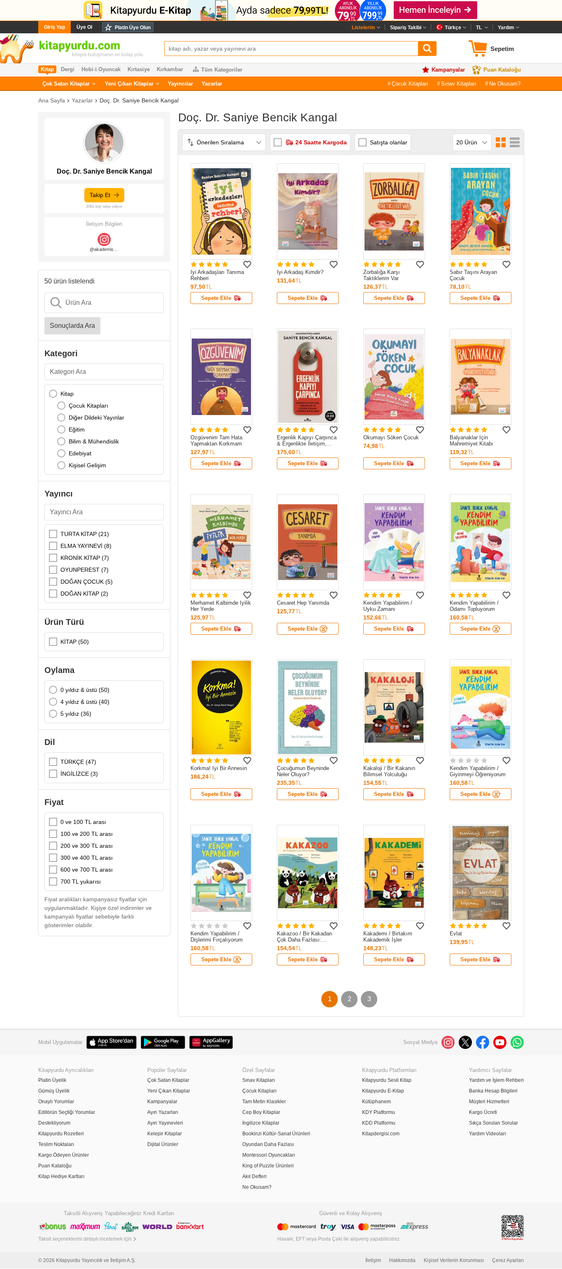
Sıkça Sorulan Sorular (493, 1123)
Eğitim (77, 429)
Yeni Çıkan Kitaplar (129, 84)
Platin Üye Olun (133, 27)
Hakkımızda (402, 1260)
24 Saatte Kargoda (321, 142)
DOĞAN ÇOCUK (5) (86, 581)
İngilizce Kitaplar (260, 1123)
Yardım (506, 27)
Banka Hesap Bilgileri (493, 1091)
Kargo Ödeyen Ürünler (63, 1155)
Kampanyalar (448, 70)
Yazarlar (212, 84)
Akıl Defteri (254, 1176)
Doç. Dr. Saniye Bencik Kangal (139, 100)
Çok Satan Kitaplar (66, 84)
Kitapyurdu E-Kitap (383, 1091)
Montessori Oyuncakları (268, 1155)
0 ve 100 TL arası (83, 822)
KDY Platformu (378, 1112)
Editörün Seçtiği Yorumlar (66, 1112)
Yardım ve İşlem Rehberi (496, 1080)
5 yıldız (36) (75, 713)
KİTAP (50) (74, 641)
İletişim (373, 1260)
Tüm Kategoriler (221, 70)
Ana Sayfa (51, 100)
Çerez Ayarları (508, 1260)
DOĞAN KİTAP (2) (84, 593)
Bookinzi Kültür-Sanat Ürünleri (276, 1134)
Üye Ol (84, 27)
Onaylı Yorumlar (56, 1101)
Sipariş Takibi (405, 27)
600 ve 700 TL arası (86, 869)
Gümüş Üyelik (54, 1091)
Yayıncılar (180, 84)
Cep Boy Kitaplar (261, 1112)
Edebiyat (80, 453)
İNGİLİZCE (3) (79, 773)
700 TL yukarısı (80, 881)
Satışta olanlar (388, 142)
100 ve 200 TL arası (86, 834)
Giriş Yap (54, 27)
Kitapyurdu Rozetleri (61, 1134)
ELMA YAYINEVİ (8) (85, 546)
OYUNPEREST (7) (84, 569)
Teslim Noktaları (56, 1144)
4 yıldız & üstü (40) (84, 701)
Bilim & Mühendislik (94, 441)
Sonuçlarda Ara (72, 325)
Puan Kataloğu (502, 70)
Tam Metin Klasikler (264, 1101)
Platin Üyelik (52, 1080)
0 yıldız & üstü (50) (84, 690)
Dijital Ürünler (162, 1144)
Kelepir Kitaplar (164, 1134)
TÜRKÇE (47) (78, 762)
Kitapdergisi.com (380, 1134)
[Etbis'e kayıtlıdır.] (513, 1227)
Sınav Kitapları (458, 84)
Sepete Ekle (216, 298)
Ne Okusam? (504, 84)
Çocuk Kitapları (410, 84)
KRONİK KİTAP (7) (84, 557)
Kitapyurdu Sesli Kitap (386, 1080)
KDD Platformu (378, 1123)
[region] (104, 429)
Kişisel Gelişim (87, 465)
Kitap (67, 393)
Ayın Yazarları (162, 1112)
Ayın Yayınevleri (165, 1123)
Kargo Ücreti (483, 1112)
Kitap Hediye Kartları (61, 1176)
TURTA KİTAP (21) (84, 534)
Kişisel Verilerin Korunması (454, 1260)
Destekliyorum (54, 1123)
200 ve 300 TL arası (86, 845)
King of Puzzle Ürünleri (268, 1166)
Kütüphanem (376, 1101)
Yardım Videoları (487, 1134)
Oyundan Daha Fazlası (268, 1144)
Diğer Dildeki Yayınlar (96, 417)
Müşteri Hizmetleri (489, 1101)
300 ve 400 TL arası (86, 857)
